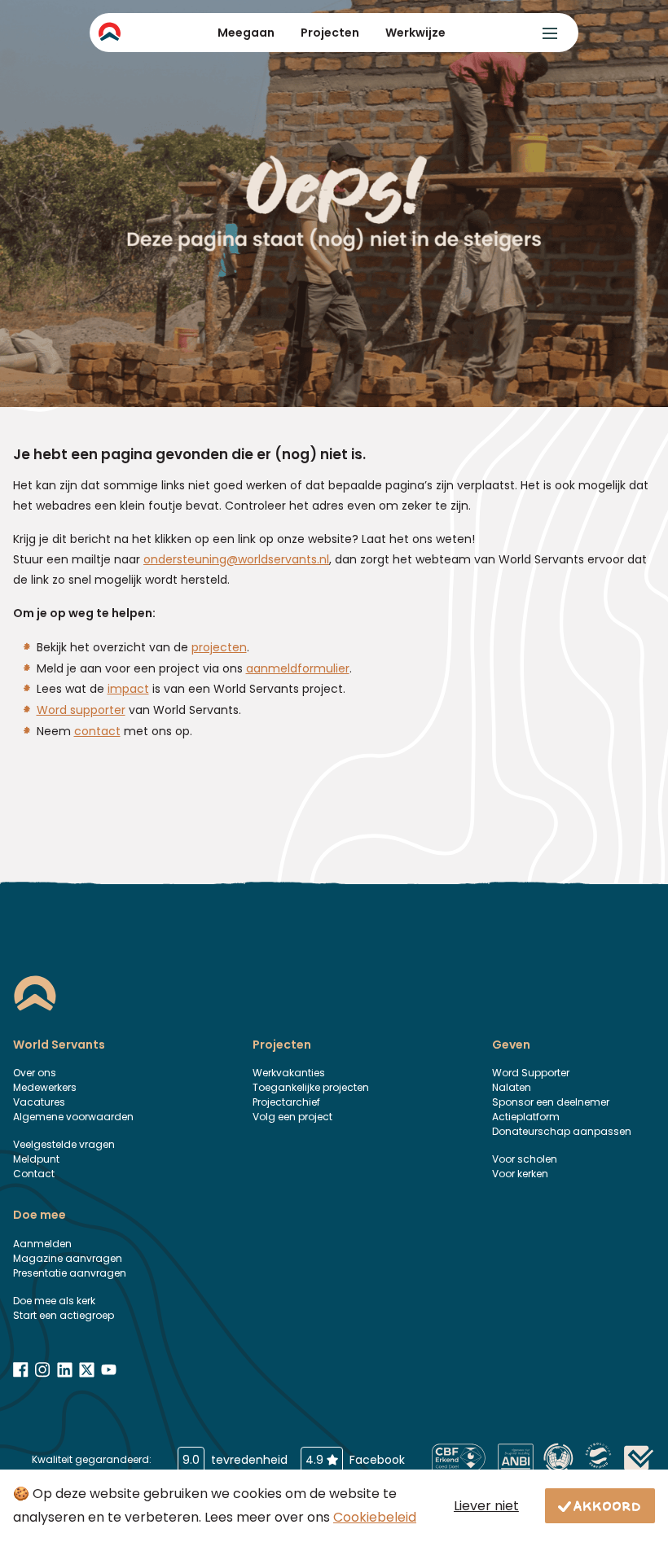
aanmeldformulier (297, 668)
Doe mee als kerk (54, 1301)
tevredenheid (235, 1460)
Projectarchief (286, 1102)
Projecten (330, 32)
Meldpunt (36, 1159)
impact (128, 689)
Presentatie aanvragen (69, 1273)
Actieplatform (526, 1117)
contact (97, 731)
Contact (34, 1174)
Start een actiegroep (63, 1315)
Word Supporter (530, 1073)
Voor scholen (524, 1159)
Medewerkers (45, 1087)
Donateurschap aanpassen (561, 1131)
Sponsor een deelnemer (550, 1102)
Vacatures (39, 1102)
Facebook (355, 1460)
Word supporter (81, 710)
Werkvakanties (289, 1073)
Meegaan (246, 32)
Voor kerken (520, 1174)
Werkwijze (415, 32)
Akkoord (608, 1505)
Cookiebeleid (374, 1517)
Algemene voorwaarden (73, 1117)
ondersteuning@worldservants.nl (236, 559)
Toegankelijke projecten (311, 1087)
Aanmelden (42, 1244)
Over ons (34, 1073)
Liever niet (486, 1505)
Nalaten (511, 1087)
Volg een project (292, 1117)
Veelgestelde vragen (64, 1144)
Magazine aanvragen (67, 1258)
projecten (219, 647)
